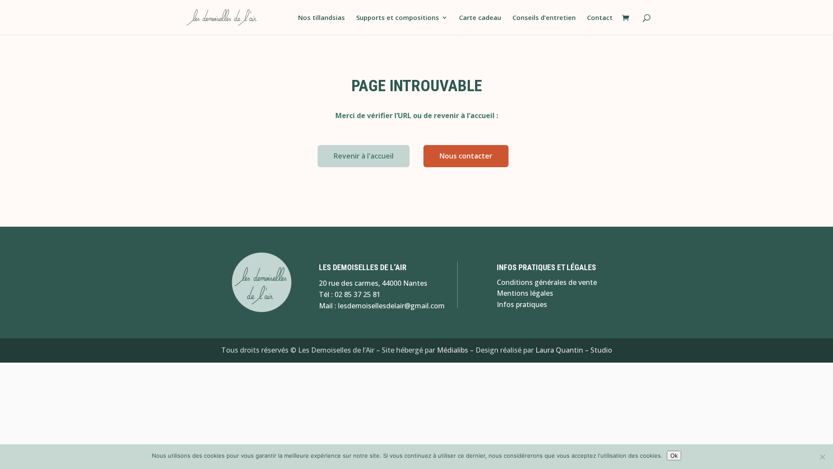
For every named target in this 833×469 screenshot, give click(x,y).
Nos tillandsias (321, 18)
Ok (674, 455)
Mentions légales (525, 293)
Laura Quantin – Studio (573, 350)
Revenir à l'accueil (364, 156)
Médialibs (452, 350)
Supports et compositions (397, 18)
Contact (600, 18)
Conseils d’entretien (544, 18)
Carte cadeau (480, 18)
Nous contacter (465, 156)
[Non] (822, 456)
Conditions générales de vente (547, 282)
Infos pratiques (522, 304)
